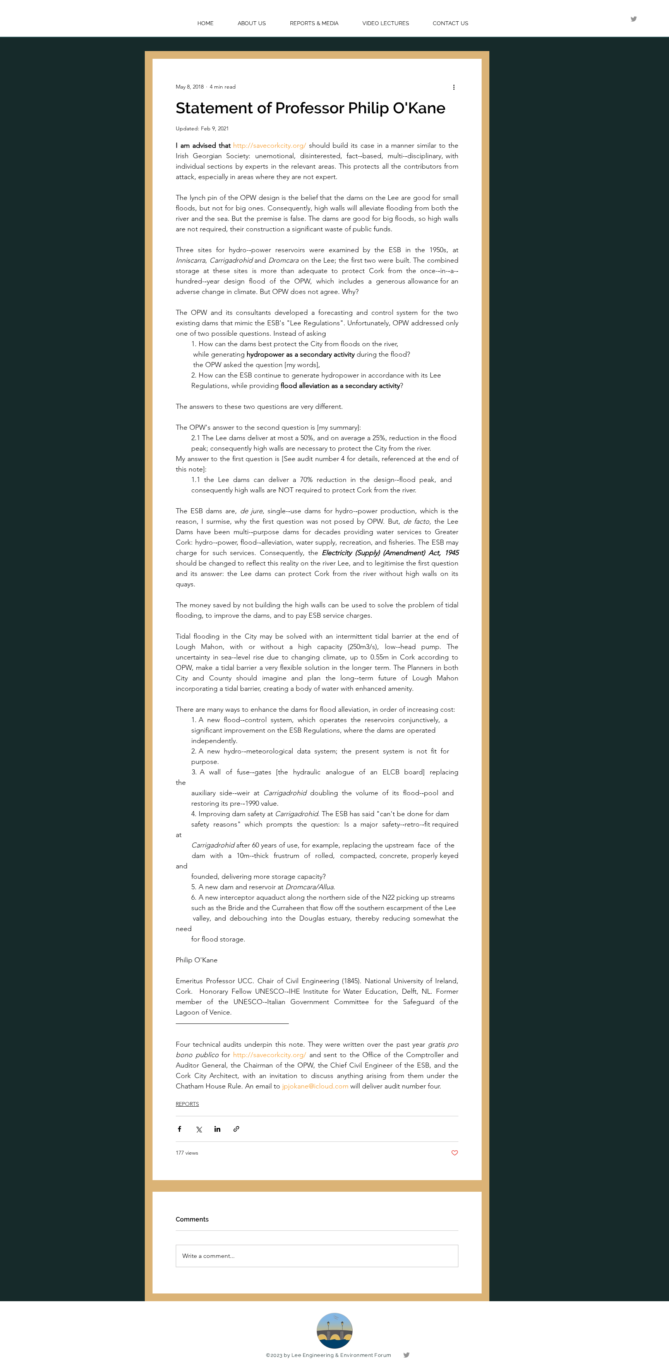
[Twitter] (634, 19)
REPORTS (187, 1103)
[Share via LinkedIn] (217, 1129)
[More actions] (453, 86)
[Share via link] (236, 1129)
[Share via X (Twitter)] (198, 1129)
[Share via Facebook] (179, 1129)
